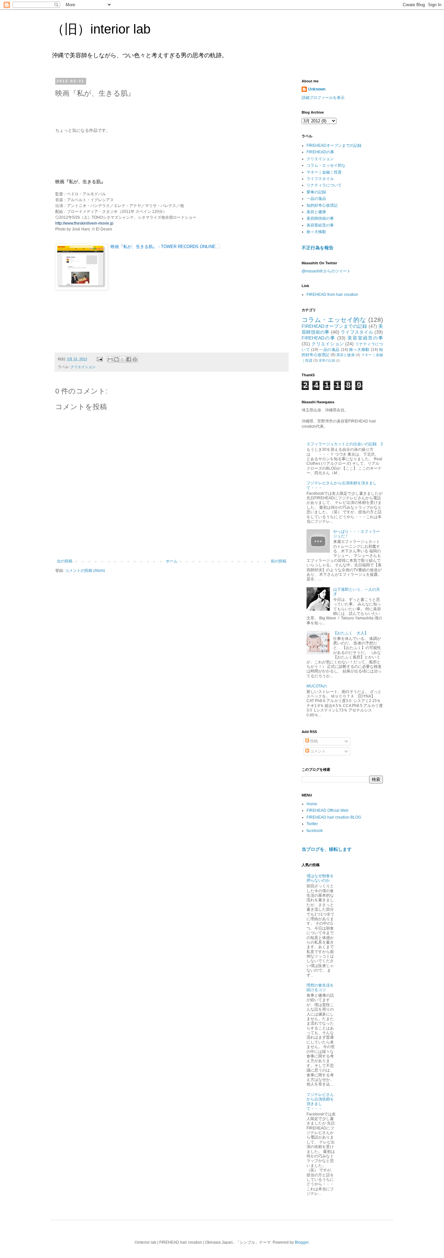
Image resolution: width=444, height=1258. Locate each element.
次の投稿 (64, 561)
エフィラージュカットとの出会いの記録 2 (345, 444)
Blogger (301, 1242)
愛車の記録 (316, 192)
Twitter (312, 824)
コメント (317, 751)
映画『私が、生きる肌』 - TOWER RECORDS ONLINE (163, 246)
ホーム (171, 561)
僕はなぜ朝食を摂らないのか (320, 878)
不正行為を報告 (317, 247)
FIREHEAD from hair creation (332, 294)
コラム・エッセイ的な (326, 165)
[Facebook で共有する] (128, 359)
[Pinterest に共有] (135, 359)
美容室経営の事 (320, 225)
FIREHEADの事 (320, 152)
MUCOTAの (317, 686)
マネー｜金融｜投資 (324, 172)
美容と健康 (316, 212)
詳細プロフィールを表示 (323, 97)
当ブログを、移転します (327, 849)
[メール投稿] (99, 359)
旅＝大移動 (316, 231)
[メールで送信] (110, 359)
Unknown (316, 89)
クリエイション (83, 367)
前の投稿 (278, 561)
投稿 (313, 741)
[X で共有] (122, 359)
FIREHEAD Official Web (327, 810)
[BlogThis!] (116, 359)
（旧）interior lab (100, 29)
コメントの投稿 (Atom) (85, 570)
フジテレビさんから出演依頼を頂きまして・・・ (320, 1101)
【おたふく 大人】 (350, 633)
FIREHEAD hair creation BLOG (334, 817)
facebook (315, 830)
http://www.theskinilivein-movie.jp (84, 223)
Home (312, 804)
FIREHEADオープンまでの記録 (334, 145)
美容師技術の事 (320, 218)
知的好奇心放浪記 (322, 205)
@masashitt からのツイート (326, 271)
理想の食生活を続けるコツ (320, 987)
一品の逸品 (316, 198)
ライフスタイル (320, 178)
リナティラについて (324, 185)
